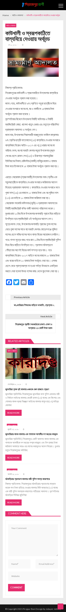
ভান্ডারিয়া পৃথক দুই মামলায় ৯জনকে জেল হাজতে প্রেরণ (27, 389)
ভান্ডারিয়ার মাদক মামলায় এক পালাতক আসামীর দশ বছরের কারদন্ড (31, 434)
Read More (13, 412)
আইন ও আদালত (10, 25)
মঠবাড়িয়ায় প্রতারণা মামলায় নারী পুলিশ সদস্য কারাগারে (27, 478)
